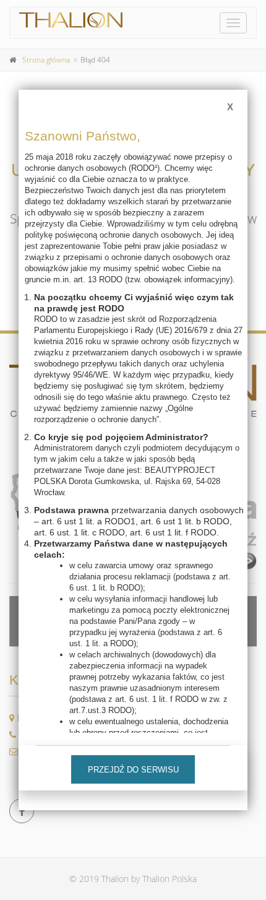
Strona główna (46, 59)
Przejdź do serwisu (133, 769)
